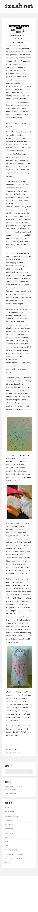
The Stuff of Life (11, 850)
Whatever (8, 863)
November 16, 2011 (18, 35)
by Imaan (18, 39)
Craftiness (9, 820)
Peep (6, 846)
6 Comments (18, 42)
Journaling (9, 833)
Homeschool (14, 26)
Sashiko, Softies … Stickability (19, 31)
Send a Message (10, 793)
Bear (18, 28)
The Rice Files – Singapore (14, 858)
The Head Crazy (10, 790)
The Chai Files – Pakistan (13, 854)
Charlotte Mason (11, 816)
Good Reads (9, 824)
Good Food (9, 829)
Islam (7, 808)
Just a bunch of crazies (13, 787)
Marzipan (25, 26)
